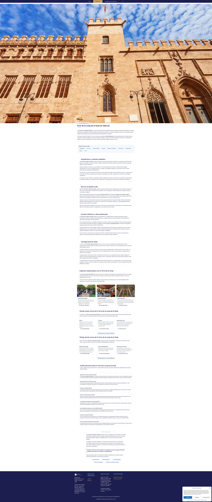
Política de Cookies (118, 478)
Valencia (97, 1)
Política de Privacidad (118, 477)
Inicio (90, 1)
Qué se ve (89, 148)
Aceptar (187, 497)
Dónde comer (121, 148)
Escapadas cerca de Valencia (110, 1)
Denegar (197, 497)
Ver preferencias (206, 497)
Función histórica (96, 148)
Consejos (103, 148)
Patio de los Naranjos (98, 462)
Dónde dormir (128, 148)
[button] (209, 488)
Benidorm (89, 480)
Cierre (85, 150)
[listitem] (86, 296)
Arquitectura (82, 148)
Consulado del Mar (117, 459)
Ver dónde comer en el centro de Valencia (106, 333)
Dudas (81, 150)
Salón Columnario (106, 459)
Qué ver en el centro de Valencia (112, 462)
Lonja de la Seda (96, 459)
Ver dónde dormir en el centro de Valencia (106, 358)
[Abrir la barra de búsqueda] (123, 1)
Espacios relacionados (111, 148)
